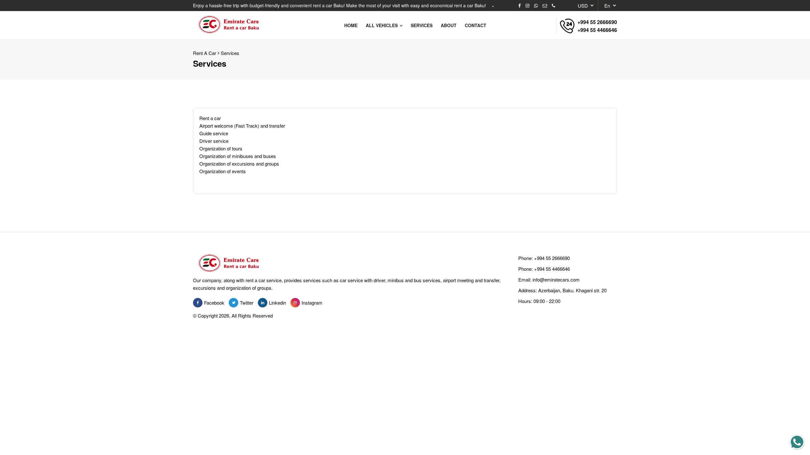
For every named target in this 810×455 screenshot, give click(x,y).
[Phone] (553, 5)
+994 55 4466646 (597, 29)
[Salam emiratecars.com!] (797, 442)
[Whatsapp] (536, 5)
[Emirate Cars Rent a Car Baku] (231, 25)
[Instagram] (527, 5)
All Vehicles (382, 25)
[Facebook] (519, 5)
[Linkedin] (262, 302)
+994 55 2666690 (597, 22)
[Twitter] (233, 302)
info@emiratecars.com (556, 279)
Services (230, 53)
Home (351, 25)
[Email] (545, 5)
